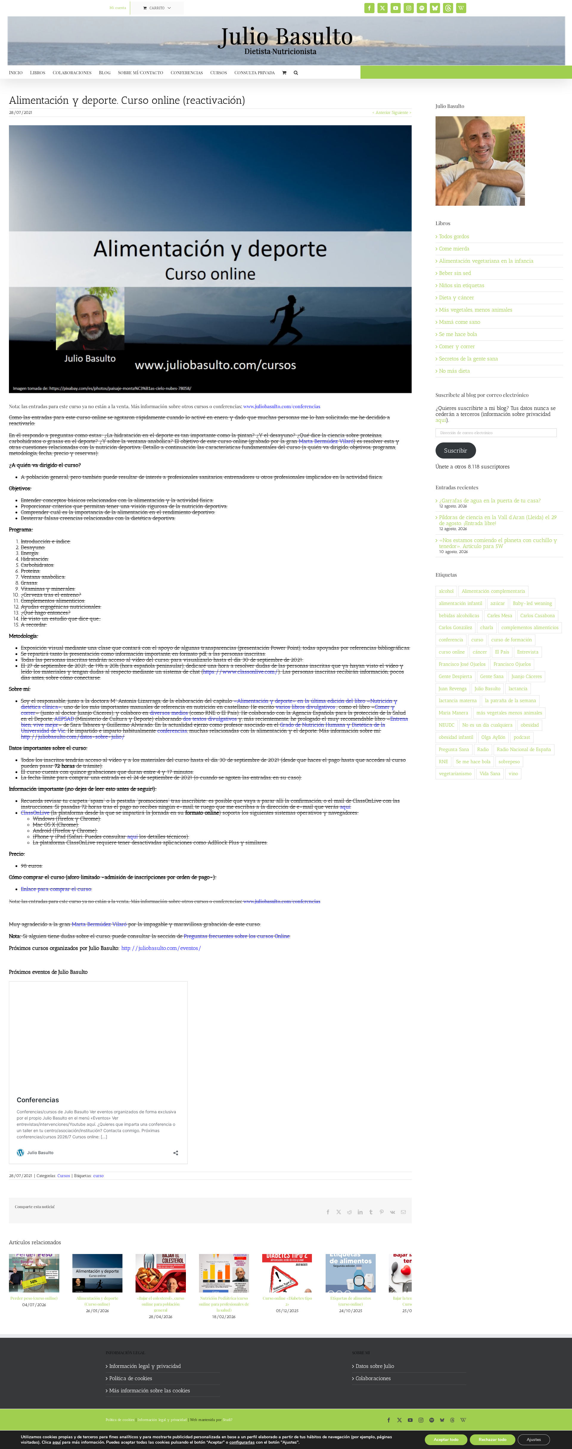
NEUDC (446, 725)
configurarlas (242, 1442)
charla (486, 627)
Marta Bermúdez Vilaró (326, 441)
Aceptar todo (446, 1439)
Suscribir (455, 450)
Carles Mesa (499, 615)
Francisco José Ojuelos (462, 664)
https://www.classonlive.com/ (240, 671)
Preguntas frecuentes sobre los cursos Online (237, 936)
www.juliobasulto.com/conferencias (281, 406)
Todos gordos (454, 236)
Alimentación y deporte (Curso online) (158, 1329)
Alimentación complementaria (493, 591)
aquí (345, 807)
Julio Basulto (487, 688)
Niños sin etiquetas (461, 285)
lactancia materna (458, 700)
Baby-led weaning (532, 603)
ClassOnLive (35, 812)
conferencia (451, 640)
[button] (296, 72)
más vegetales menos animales (509, 713)
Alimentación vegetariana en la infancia (486, 261)
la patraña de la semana (510, 700)
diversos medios (169, 713)
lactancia (518, 688)
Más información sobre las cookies (149, 1416)
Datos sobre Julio (375, 1391)
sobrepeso (509, 761)
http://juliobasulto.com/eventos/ (161, 948)
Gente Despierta (455, 676)
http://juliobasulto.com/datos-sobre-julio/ (73, 736)
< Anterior (381, 112)
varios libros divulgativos (305, 707)
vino (513, 773)
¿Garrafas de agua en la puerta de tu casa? (490, 500)
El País (502, 652)
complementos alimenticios (530, 627)
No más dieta (454, 371)
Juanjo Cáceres (527, 676)
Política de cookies (130, 1404)
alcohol (446, 591)
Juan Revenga (453, 688)
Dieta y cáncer (456, 297)
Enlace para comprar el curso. (56, 889)
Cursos (63, 1175)
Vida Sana (490, 773)
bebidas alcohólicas (459, 615)
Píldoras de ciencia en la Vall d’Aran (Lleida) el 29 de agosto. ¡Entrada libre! (498, 520)
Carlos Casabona (537, 615)
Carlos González (455, 627)
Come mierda (454, 248)
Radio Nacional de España (524, 749)
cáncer (480, 652)
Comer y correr (457, 346)
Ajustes (534, 1439)
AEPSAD (64, 719)
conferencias (172, 730)
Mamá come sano (459, 322)
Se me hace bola (458, 334)
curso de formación (511, 640)
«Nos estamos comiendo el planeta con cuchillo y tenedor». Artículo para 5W (498, 543)
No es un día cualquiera (487, 725)
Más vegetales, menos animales (475, 309)
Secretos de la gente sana (468, 358)
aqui (441, 420)
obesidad (530, 725)
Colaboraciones (373, 1404)
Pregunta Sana (454, 749)
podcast (522, 737)
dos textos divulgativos (210, 719)
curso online (452, 652)
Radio (483, 749)
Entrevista (528, 652)
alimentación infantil (460, 603)
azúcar (497, 603)
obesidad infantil (456, 737)
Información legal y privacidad (145, 1391)
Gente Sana (492, 676)
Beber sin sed (455, 273)
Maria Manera (453, 713)
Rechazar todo (492, 1439)
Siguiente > (402, 112)
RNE (443, 761)
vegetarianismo (455, 773)
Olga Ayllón (493, 737)
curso (98, 1175)
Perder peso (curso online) (54, 1329)
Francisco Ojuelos (512, 664)
